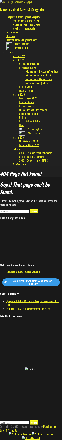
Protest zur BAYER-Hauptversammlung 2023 (28, 309)
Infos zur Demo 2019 (29, 145)
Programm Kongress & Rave (26, 25)
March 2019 (18, 137)
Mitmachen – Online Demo (38, 79)
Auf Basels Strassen (29, 64)
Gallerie (16, 149)
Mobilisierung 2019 (28, 141)
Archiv (9, 52)
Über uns (10, 36)
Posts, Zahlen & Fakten (30, 121)
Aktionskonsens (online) (36, 83)
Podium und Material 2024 (26, 21)
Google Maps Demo (28, 114)
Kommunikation (26, 102)
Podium (22, 117)
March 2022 (19, 56)
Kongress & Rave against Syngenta (23, 17)
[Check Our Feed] (31, 438)
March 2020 (19, 94)
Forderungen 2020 (28, 98)
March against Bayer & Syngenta (22, 9)
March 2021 (18, 60)
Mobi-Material (26, 91)
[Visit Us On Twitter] (42, 434)
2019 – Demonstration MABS (33, 160)
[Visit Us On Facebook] (20, 434)
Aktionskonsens (26, 106)
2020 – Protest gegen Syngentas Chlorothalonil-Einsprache (35, 155)
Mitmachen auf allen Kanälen (39, 75)
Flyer (21, 125)
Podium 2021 (25, 87)
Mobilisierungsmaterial (24, 28)
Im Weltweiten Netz (28, 68)
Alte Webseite (19, 164)
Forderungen (12, 32)
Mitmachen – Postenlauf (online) (41, 71)
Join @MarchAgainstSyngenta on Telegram (32, 282)
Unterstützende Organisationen (21, 40)
